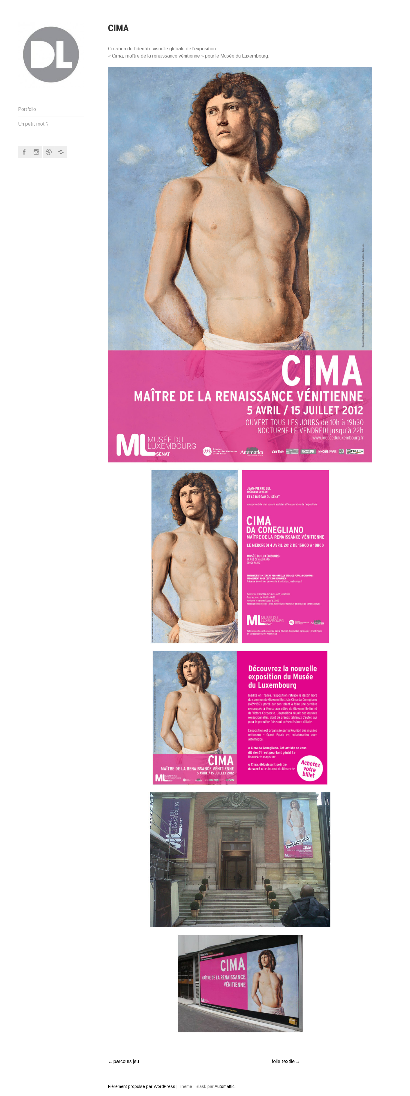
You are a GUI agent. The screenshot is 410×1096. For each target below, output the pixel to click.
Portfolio (27, 109)
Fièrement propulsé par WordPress (141, 1086)
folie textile (283, 1061)
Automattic (224, 1086)
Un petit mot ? (33, 123)
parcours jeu (126, 1061)
